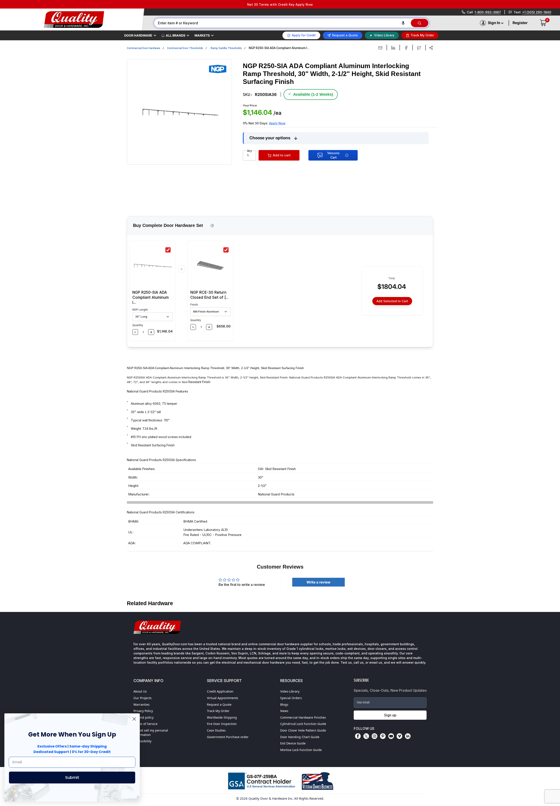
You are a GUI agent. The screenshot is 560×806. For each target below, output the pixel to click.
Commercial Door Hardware (143, 48)
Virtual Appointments (222, 698)
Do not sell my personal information (150, 732)
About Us (140, 691)
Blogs (284, 704)
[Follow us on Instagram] (374, 736)
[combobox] (282, 23)
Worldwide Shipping (222, 717)
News (284, 711)
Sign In (494, 23)
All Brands (175, 35)
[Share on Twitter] (419, 47)
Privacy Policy (143, 711)
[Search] (419, 23)
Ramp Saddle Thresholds (226, 48)
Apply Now (277, 123)
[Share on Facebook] (406, 47)
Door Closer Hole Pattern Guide (303, 730)
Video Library (289, 691)
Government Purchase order (227, 737)
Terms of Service (145, 724)
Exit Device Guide (293, 743)
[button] (403, 23)
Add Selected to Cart (392, 301)
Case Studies (216, 730)
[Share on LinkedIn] (393, 47)
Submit (72, 777)
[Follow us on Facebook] (358, 736)
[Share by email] (380, 47)
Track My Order (218, 711)
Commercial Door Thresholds (185, 48)
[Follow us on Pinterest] (383, 736)
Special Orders (291, 698)
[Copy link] (431, 47)
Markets (202, 35)
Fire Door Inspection (222, 724)
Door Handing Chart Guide (299, 737)
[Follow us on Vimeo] (399, 736)
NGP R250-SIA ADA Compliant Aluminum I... (150, 297)
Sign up (390, 715)
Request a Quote (219, 704)
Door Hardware (138, 35)
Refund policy (143, 717)
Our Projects (142, 698)
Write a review (318, 582)
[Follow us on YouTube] (391, 736)
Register (520, 23)
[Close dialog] (134, 719)
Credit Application (220, 691)
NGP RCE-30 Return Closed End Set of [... (209, 295)
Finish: (194, 304)
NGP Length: (140, 309)
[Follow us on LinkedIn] (408, 736)
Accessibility (142, 741)
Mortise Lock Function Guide (301, 750)
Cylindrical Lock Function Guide (303, 724)
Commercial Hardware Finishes (303, 717)
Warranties (141, 704)
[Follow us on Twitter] (366, 736)
